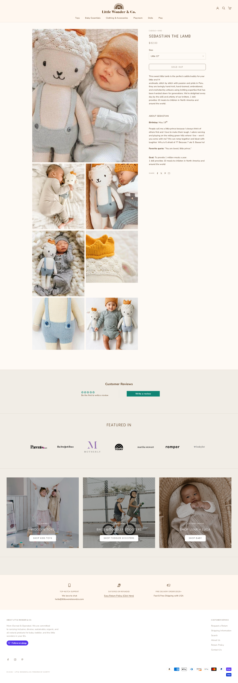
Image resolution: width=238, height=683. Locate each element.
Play (161, 18)
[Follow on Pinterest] (22, 659)
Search (214, 635)
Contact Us (216, 649)
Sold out (177, 67)
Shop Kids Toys (42, 538)
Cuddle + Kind (155, 31)
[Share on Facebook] (157, 173)
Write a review (143, 393)
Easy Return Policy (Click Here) (119, 595)
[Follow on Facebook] (8, 659)
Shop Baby (195, 538)
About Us (215, 640)
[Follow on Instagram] (15, 659)
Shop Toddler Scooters (119, 538)
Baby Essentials (92, 18)
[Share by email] (169, 173)
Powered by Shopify (41, 672)
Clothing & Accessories (117, 18)
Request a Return (219, 625)
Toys (77, 18)
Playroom (138, 18)
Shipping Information (221, 630)
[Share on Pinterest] (165, 173)
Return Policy (217, 645)
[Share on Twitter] (161, 173)
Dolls (150, 18)
